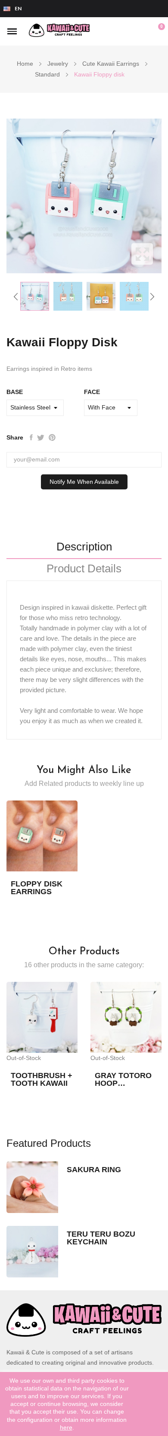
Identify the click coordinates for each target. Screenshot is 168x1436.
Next (152, 296)
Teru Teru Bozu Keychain (101, 1238)
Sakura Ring (94, 1169)
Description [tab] (84, 547)
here (66, 1427)
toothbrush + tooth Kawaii (41, 1079)
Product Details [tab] (84, 569)
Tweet (41, 437)
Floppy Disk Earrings (36, 887)
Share (31, 437)
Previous (16, 296)
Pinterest (52, 437)
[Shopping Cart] (156, 31)
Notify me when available (84, 481)
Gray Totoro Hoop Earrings (123, 1079)
